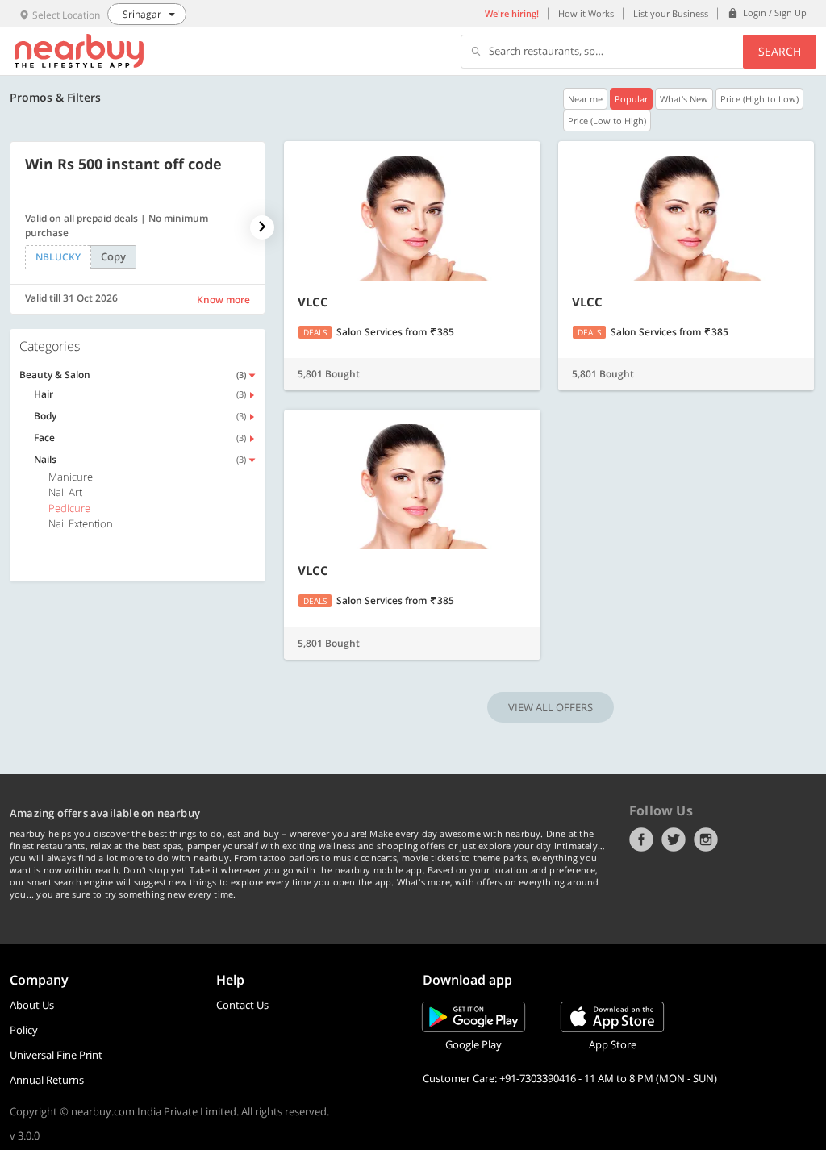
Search (779, 51)
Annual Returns (47, 1080)
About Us (32, 1005)
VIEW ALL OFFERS (550, 707)
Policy (24, 1030)
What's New (684, 99)
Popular (631, 99)
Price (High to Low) (759, 99)
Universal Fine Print (56, 1055)
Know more (223, 299)
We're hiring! (512, 13)
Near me (585, 99)
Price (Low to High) (607, 121)
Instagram (706, 839)
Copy (113, 256)
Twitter (673, 839)
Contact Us (242, 1005)
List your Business (670, 13)
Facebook (641, 839)
